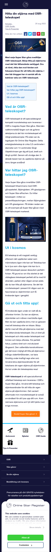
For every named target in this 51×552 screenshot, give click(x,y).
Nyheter (8, 24)
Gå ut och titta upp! (16, 97)
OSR (8, 459)
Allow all (25, 538)
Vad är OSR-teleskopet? (18, 86)
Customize (24, 545)
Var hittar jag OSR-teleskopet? (21, 90)
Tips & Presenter (12, 29)
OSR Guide (10, 26)
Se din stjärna (13, 474)
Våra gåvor (11, 467)
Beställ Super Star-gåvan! (24, 414)
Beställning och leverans (18, 482)
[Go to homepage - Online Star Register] (25, 4)
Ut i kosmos (12, 93)
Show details (35, 527)
